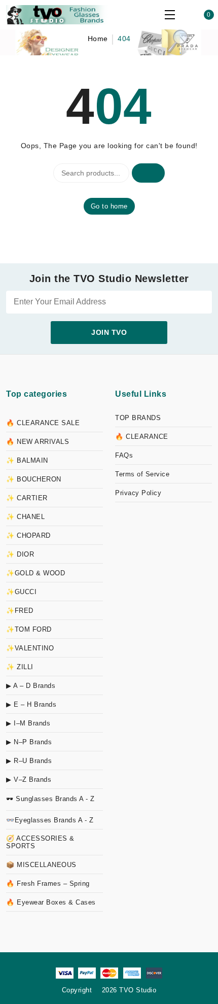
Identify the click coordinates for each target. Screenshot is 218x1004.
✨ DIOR (20, 554)
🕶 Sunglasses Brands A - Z (50, 799)
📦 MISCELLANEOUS (41, 865)
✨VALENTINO (30, 648)
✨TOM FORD (29, 629)
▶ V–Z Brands (28, 779)
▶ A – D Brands (30, 685)
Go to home (109, 206)
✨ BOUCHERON (33, 479)
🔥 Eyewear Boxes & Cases (51, 902)
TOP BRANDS (138, 418)
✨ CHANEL (25, 517)
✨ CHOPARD (28, 535)
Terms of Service (142, 474)
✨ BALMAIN (27, 460)
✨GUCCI (21, 592)
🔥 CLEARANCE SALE (43, 423)
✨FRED (19, 610)
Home (98, 38)
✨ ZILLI (19, 667)
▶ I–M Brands (28, 723)
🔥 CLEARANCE (141, 436)
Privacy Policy (138, 493)
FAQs (124, 455)
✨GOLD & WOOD (35, 573)
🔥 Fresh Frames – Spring (48, 883)
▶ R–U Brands (29, 761)
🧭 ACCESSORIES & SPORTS (40, 842)
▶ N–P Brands (29, 742)
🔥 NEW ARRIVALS (37, 441)
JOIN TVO (109, 332)
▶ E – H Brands (31, 704)
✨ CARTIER (27, 498)
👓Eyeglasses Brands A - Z (49, 820)
